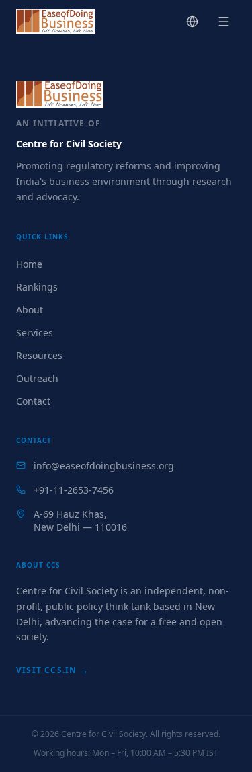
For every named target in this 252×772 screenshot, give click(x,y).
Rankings (37, 286)
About (29, 309)
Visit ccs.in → (52, 670)
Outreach (37, 378)
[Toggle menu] (224, 21)
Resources (39, 355)
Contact (33, 401)
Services (34, 332)
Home (29, 264)
